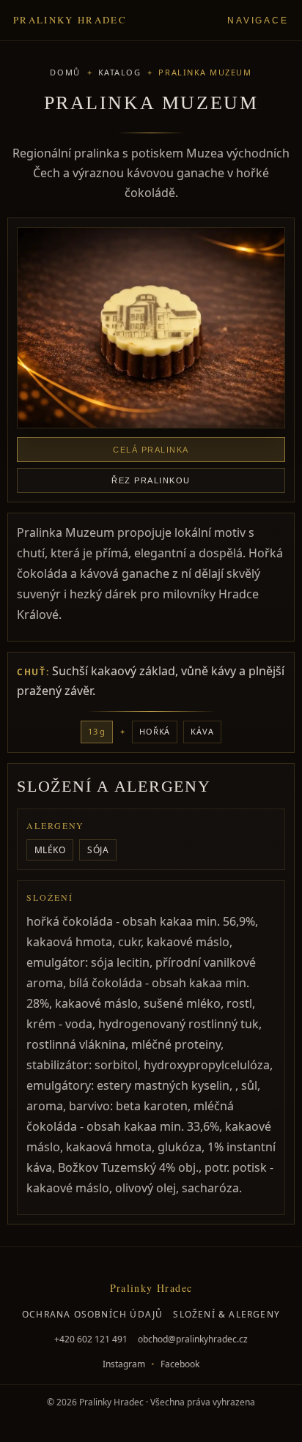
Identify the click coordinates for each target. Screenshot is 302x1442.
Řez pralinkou (151, 480)
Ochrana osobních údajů (92, 1314)
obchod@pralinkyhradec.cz (193, 1339)
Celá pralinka (151, 449)
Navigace (258, 20)
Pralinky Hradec (70, 19)
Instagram (124, 1364)
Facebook (180, 1364)
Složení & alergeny (226, 1314)
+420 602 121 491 (91, 1339)
